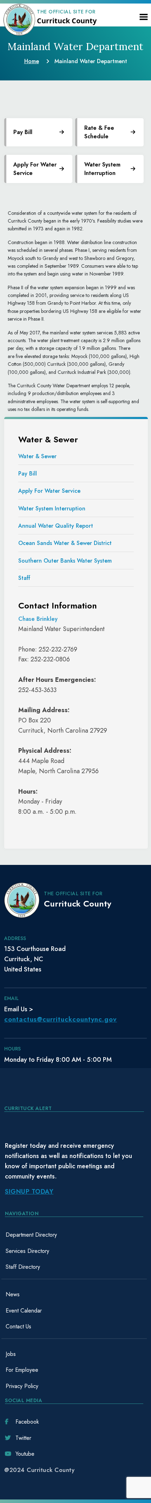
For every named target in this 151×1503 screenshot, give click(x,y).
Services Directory (27, 1251)
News (13, 1294)
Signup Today (29, 1191)
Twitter (23, 1438)
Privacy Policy (22, 1386)
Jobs (11, 1354)
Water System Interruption (51, 508)
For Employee (22, 1370)
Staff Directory (23, 1267)
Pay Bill (27, 473)
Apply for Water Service (49, 491)
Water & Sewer (37, 456)
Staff (24, 578)
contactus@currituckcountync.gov (60, 1019)
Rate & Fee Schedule (99, 132)
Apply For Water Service (35, 168)
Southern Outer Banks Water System (65, 561)
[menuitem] (74, 1235)
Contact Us (18, 1326)
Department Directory (31, 1235)
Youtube (24, 1454)
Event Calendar (24, 1311)
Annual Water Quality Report (55, 526)
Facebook (27, 1422)
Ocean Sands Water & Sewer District (65, 543)
